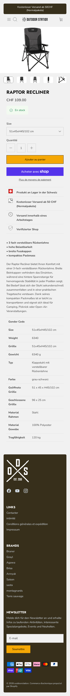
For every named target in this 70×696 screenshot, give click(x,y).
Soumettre (18, 646)
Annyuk (11, 571)
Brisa (9, 565)
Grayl (9, 554)
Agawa (10, 559)
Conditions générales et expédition (27, 521)
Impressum (13, 527)
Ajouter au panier (35, 156)
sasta (9, 582)
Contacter (12, 510)
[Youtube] (17, 488)
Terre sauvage (14, 593)
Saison (10, 576)
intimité (10, 515)
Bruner (10, 548)
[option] (35, 47)
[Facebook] (9, 488)
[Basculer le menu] (9, 16)
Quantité (11, 137)
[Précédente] (8, 7)
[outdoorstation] (35, 16)
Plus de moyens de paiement (35, 176)
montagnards (14, 587)
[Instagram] (26, 488)
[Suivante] (61, 7)
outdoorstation (21, 680)
